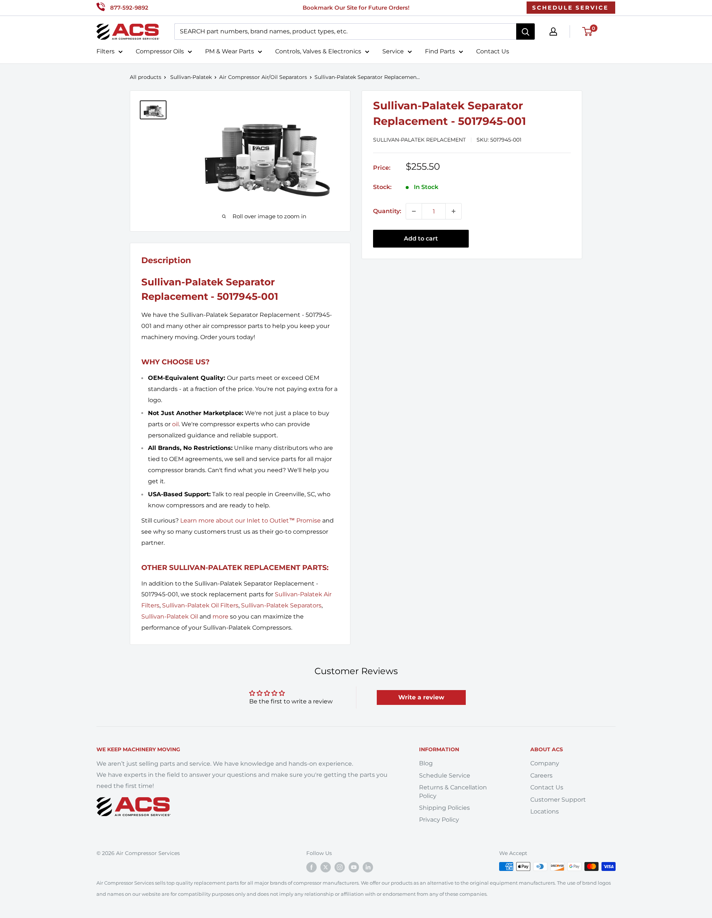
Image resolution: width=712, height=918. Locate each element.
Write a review (421, 697)
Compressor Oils (160, 51)
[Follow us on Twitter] (325, 867)
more (220, 616)
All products (145, 77)
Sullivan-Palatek (191, 77)
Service (393, 51)
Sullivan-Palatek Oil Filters (200, 605)
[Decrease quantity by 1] (414, 211)
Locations (544, 811)
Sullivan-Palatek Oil (169, 616)
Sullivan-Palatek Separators (281, 605)
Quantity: (387, 211)
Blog (426, 763)
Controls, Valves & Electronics (318, 51)
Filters (105, 51)
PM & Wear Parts (229, 51)
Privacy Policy (439, 819)
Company (544, 763)
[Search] (525, 31)
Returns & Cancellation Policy (453, 791)
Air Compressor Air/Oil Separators (263, 77)
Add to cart (421, 238)
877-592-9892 (129, 7)
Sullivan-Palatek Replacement (419, 139)
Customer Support (558, 799)
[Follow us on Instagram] (339, 867)
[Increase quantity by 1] (453, 211)
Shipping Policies (444, 807)
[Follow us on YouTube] (354, 867)
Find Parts (440, 51)
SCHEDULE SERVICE (570, 7)
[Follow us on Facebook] (311, 867)
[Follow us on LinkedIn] (368, 867)
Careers (541, 775)
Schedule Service (444, 775)
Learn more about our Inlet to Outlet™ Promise (250, 520)
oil (175, 424)
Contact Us (492, 51)
